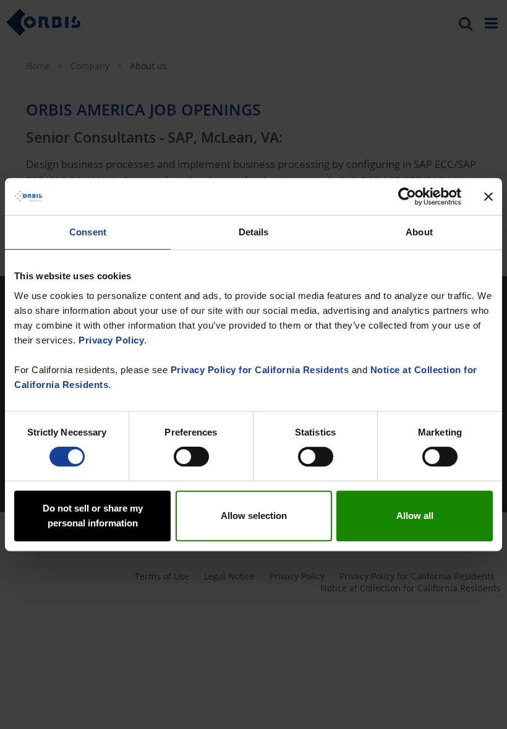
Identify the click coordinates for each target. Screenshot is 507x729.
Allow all (414, 515)
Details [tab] (254, 232)
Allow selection (254, 515)
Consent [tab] (87, 232)
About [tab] (419, 232)
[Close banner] (488, 196)
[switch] (191, 456)
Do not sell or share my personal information (93, 515)
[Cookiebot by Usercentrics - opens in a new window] (407, 196)
